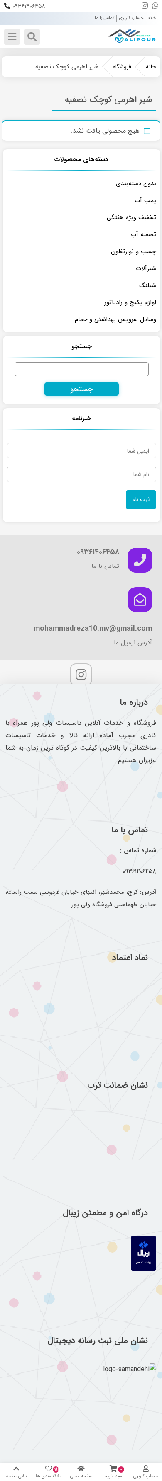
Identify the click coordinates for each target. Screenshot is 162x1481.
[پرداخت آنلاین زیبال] (143, 1269)
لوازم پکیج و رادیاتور (130, 302)
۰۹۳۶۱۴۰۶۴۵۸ (28, 6)
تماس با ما (104, 18)
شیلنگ (147, 285)
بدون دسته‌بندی (136, 184)
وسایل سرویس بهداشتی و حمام (115, 319)
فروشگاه (122, 66)
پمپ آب (145, 201)
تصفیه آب (143, 235)
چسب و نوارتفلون (133, 252)
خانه (152, 18)
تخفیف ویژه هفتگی (131, 218)
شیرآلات (146, 268)
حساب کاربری (131, 18)
